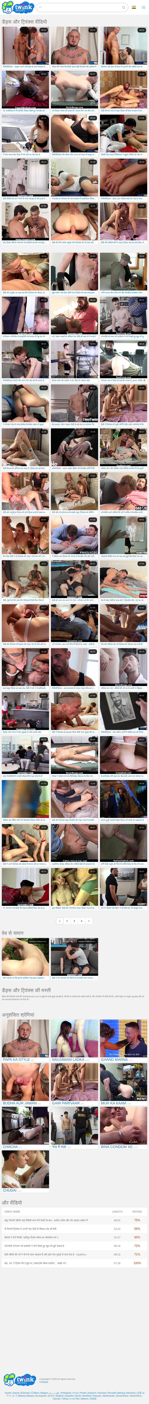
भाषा (135, 7)
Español (69, 1396)
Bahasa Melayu (26, 1396)
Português (66, 1393)
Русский (112, 1393)
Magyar (44, 1393)
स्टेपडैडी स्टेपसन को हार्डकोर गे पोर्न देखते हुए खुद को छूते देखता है (34, 1245)
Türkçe (65, 1398)
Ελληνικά (25, 1393)
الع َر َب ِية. (54, 1393)
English (60, 1396)
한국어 (51, 1396)
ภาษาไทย (74, 1398)
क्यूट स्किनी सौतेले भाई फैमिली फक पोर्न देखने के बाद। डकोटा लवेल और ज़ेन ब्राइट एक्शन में (46, 1220)
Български (41, 1396)
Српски (56, 1398)
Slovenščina (122, 1396)
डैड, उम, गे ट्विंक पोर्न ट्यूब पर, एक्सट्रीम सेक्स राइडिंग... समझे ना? (35, 1263)
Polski (83, 1393)
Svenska (102, 1393)
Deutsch (92, 1393)
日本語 (93, 1398)
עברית (75, 1393)
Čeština (35, 1393)
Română (86, 1396)
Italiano (84, 1398)
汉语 (139, 1393)
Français (97, 1396)
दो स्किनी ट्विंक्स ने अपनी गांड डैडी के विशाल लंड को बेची (30, 1228)
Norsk (78, 1396)
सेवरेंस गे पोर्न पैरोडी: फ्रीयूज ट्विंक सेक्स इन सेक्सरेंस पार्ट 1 (31, 1237)
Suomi (8, 1393)
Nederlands (108, 1396)
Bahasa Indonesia (127, 1393)
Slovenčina (135, 1396)
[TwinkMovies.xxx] (19, 7)
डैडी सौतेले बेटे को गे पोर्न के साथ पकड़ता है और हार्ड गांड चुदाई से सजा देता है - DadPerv (45, 1254)
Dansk (16, 1393)
